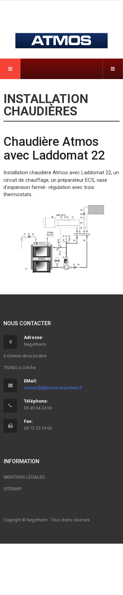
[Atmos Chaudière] (61, 28)
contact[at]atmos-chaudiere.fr (53, 387)
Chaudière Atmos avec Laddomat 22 (54, 149)
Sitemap (13, 488)
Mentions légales (24, 477)
